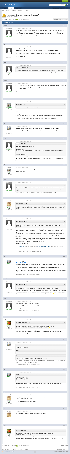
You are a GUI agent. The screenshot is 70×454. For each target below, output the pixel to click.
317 (21, 19)
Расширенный (67, 4)
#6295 (64, 317)
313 (13, 19)
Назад (5, 19)
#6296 (64, 339)
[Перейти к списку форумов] (14, 4)
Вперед (25, 19)
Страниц (9, 19)
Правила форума (59, 449)
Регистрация (65, 1)
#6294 (64, 298)
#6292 (64, 256)
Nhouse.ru (5, 8)
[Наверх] (35, 452)
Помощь (13, 451)
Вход (60, 1)
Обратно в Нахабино (64, 445)
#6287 (64, 138)
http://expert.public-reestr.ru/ (22, 262)
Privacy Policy (65, 449)
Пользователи (18, 8)
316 (19, 19)
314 (15, 19)
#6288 (64, 164)
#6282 (64, 44)
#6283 (64, 62)
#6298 (64, 392)
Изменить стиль (7, 451)
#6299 (64, 408)
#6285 (64, 99)
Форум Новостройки (5, 449)
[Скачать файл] (16, 246)
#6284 (64, 80)
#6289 (64, 179)
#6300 (64, 425)
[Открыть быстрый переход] (67, 8)
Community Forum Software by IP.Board (61, 451)
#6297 (64, 369)
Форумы (11, 8)
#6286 (64, 123)
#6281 (64, 25)
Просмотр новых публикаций (58, 8)
